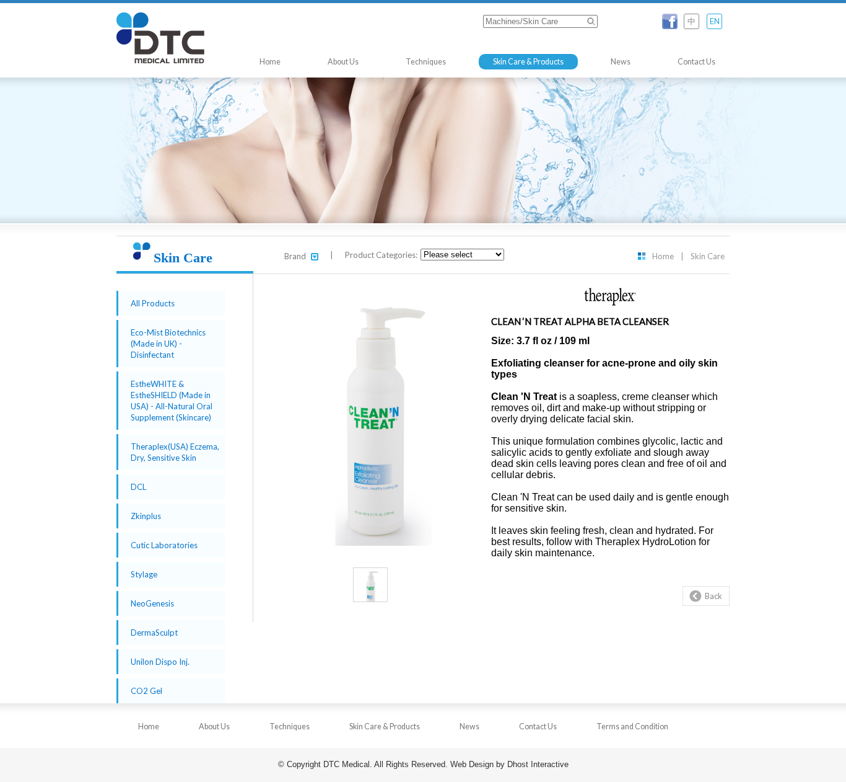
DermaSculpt (154, 633)
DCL (138, 487)
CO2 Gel (146, 691)
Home (270, 61)
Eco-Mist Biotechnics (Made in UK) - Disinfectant (168, 343)
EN (715, 21)
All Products (153, 303)
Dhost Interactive (538, 764)
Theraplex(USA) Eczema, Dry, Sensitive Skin (175, 452)
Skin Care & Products (528, 61)
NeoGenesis (152, 603)
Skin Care (708, 256)
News (620, 61)
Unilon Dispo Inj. (160, 662)
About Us (343, 61)
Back (713, 596)
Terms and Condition (632, 726)
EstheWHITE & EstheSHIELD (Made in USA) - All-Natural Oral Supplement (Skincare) (171, 400)
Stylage (144, 574)
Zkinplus (146, 516)
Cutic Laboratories (164, 545)
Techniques (426, 61)
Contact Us (696, 61)
